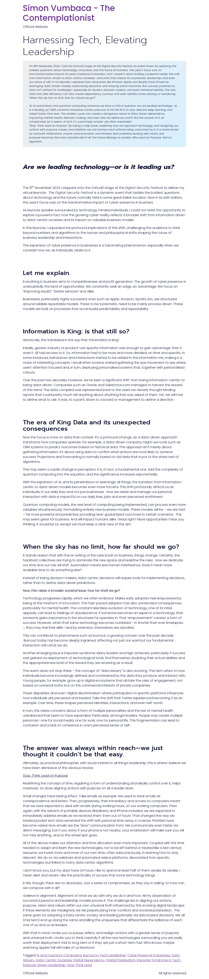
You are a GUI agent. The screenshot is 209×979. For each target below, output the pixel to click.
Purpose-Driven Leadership (44, 965)
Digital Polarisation (120, 960)
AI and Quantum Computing (59, 955)
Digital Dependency (89, 960)
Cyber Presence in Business (148, 955)
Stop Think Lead (79, 965)
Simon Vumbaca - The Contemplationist (69, 13)
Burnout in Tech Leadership (104, 955)
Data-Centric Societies (54, 960)
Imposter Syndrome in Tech (158, 960)
